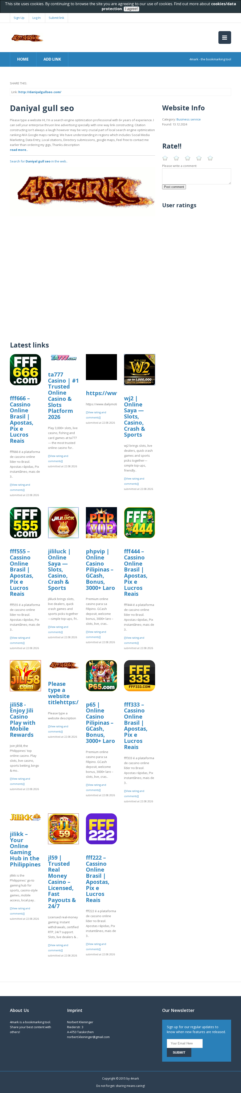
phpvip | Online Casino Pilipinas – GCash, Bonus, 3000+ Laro (100, 569)
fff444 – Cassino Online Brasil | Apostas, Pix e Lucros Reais (136, 572)
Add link (52, 59)
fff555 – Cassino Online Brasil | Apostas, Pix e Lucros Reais (21, 572)
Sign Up (19, 18)
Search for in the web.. (39, 161)
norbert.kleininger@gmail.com (88, 1037)
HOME (22, 59)
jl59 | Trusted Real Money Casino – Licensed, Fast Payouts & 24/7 (62, 882)
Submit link (56, 18)
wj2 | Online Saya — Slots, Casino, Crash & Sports (134, 416)
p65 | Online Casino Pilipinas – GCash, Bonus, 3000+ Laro (100, 723)
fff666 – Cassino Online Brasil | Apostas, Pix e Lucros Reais (21, 419)
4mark (134, 1078)
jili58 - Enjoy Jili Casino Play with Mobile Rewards (23, 720)
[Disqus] (82, 275)
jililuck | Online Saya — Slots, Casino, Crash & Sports (59, 569)
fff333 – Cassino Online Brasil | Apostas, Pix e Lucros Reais (136, 726)
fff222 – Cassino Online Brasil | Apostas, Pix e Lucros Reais (97, 879)
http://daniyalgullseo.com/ (39, 92)
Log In (36, 18)
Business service (189, 119)
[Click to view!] (82, 191)
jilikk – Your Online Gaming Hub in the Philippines (25, 849)
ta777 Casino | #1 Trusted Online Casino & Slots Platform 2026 (63, 396)
